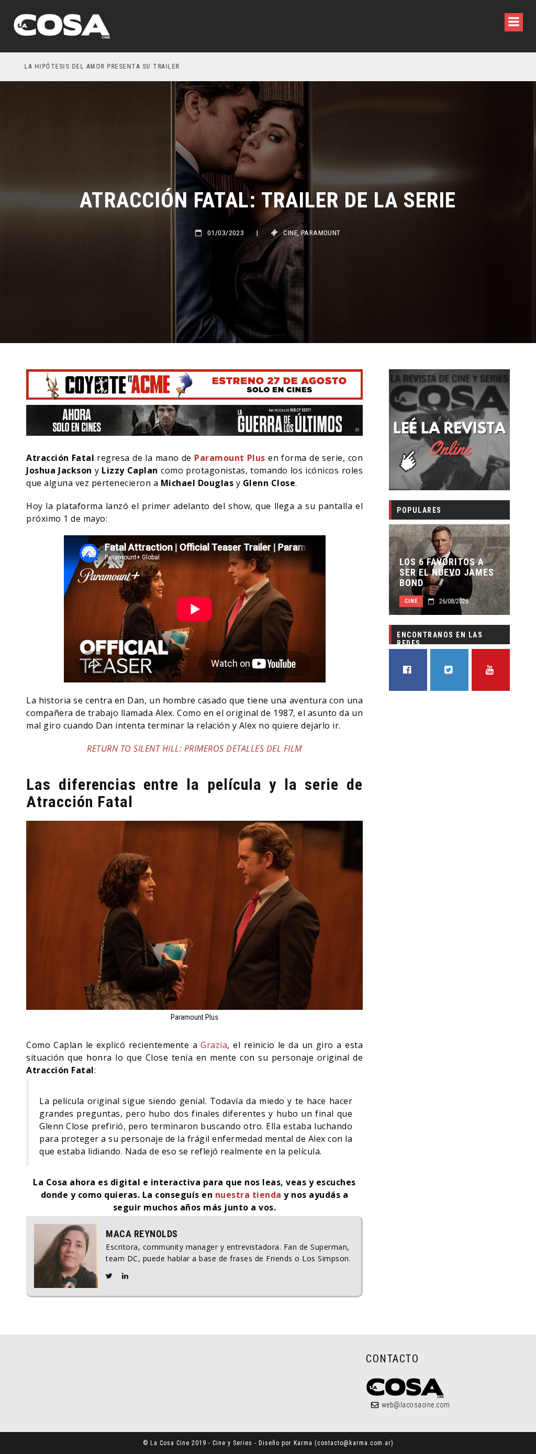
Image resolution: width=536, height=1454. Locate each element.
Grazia (213, 1045)
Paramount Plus (229, 458)
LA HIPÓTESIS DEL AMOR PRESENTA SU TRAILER (91, 66)
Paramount (321, 233)
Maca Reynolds (142, 1234)
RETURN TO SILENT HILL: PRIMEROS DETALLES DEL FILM (194, 748)
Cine (290, 233)
